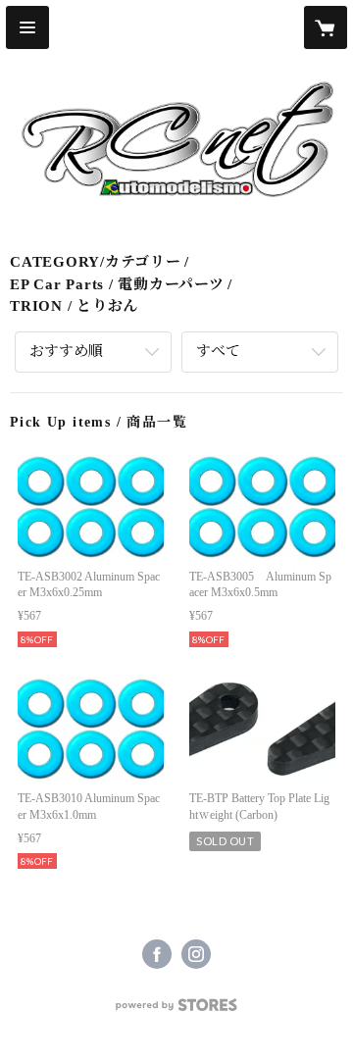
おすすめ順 (66, 351)
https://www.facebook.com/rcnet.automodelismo (157, 954)
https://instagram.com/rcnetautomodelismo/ (196, 954)
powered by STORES (176, 1010)
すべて (218, 351)
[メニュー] (27, 27)
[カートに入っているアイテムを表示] (325, 27)
